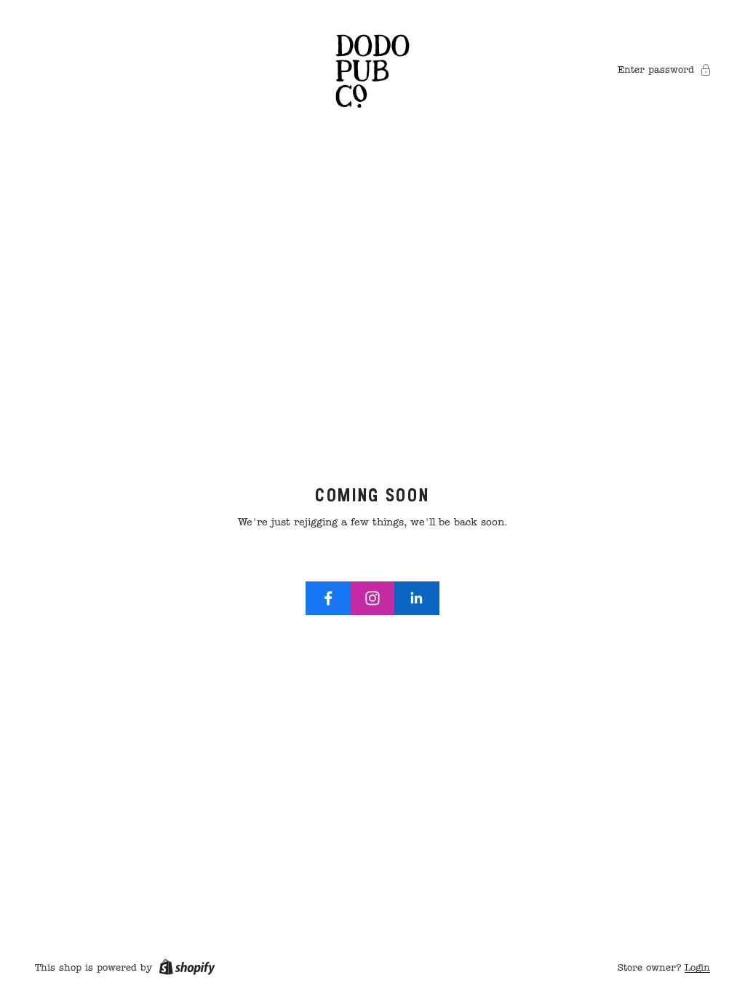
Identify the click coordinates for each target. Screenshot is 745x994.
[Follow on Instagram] (372, 598)
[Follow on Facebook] (328, 598)
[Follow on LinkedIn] (417, 598)
